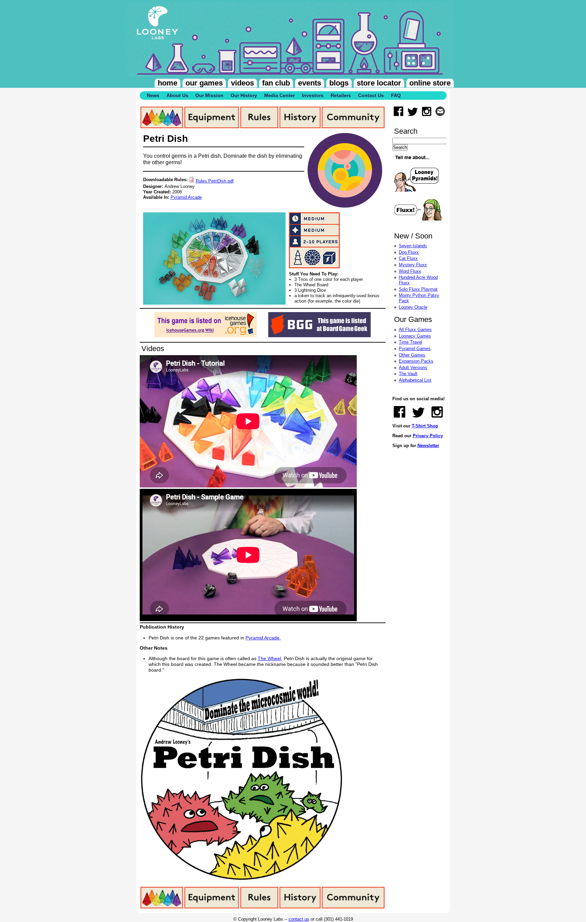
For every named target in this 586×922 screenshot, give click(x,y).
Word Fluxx (410, 271)
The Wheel (269, 658)
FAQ (396, 95)
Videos (242, 83)
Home (167, 83)
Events (309, 83)
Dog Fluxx (409, 252)
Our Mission (209, 95)
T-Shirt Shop (425, 425)
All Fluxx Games (415, 329)
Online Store (430, 83)
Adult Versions (413, 367)
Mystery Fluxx (413, 264)
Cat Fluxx (408, 258)
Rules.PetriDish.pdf (215, 181)
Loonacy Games (415, 336)
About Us (177, 95)
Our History (244, 95)
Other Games (412, 355)
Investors (313, 95)
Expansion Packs (416, 361)
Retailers (341, 95)
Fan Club (276, 83)
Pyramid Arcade (186, 197)
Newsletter (428, 445)
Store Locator (379, 83)
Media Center (279, 95)
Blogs (339, 83)
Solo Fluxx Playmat (418, 289)
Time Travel (410, 342)
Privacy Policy (428, 435)
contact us (299, 919)
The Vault (408, 373)
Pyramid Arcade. (263, 637)
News (153, 95)
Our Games (204, 83)
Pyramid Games (415, 348)
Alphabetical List (415, 380)
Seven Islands (413, 245)
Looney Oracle (413, 307)
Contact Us (371, 95)
